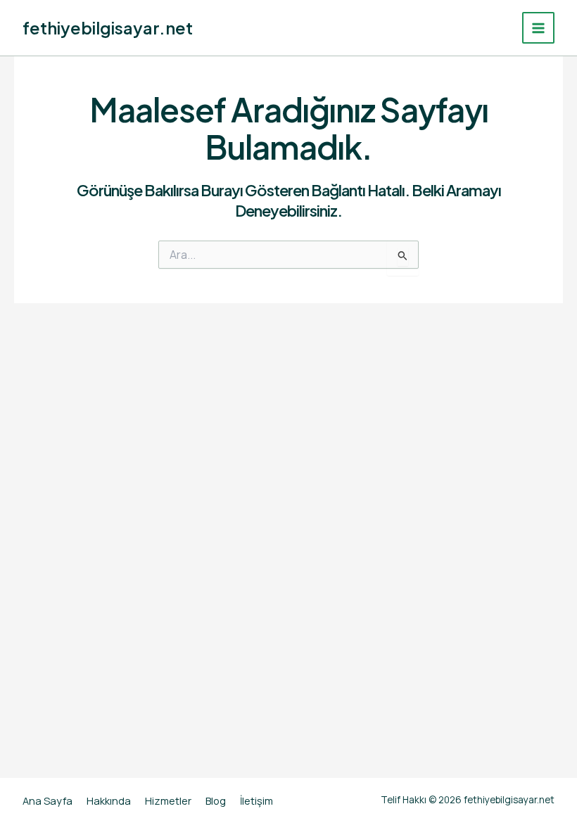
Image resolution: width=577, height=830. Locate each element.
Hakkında (109, 800)
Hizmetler (168, 800)
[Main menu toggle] (538, 28)
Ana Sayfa (47, 800)
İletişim (256, 800)
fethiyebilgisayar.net (108, 27)
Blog (215, 800)
